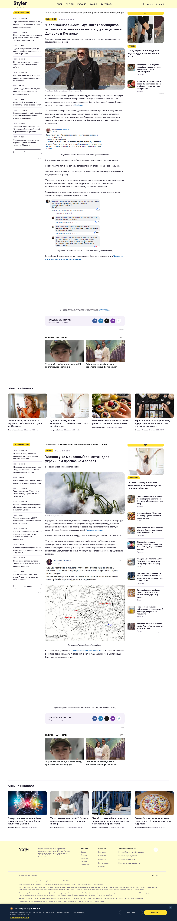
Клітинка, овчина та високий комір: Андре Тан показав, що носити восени (25, 577)
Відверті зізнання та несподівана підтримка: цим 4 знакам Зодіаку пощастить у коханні (27, 507)
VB (113, 321)
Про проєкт (102, 852)
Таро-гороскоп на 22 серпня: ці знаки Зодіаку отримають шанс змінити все (26, 494)
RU (153, 4)
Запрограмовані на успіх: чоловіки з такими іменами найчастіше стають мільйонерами (27, 115)
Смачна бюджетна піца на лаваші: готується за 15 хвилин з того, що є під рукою (27, 550)
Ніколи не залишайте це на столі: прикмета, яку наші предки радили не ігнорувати (27, 78)
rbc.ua (160, 4)
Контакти (102, 856)
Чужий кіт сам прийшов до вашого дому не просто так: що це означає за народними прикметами (27, 535)
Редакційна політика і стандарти (131, 852)
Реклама (101, 867)
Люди (59, 4)
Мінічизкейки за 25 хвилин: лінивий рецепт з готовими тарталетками (110, 422)
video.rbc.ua (104, 310)
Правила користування (127, 856)
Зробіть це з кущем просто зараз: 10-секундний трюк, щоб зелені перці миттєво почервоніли (27, 129)
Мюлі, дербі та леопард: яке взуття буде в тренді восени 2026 (27, 103)
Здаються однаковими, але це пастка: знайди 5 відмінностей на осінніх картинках (27, 51)
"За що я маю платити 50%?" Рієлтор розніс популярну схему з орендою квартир (27, 520)
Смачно (93, 4)
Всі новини (28, 152)
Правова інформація (126, 859)
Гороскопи (106, 4)
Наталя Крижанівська (15, 430)
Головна (48, 13)
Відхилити (131, 913)
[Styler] (20, 4)
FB (95, 321)
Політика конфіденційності (129, 863)
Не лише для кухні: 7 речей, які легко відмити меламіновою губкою (26, 64)
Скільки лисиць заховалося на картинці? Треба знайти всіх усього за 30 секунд (26, 142)
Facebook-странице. (94, 530)
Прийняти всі (156, 913)
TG (101, 321)
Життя (54, 444)
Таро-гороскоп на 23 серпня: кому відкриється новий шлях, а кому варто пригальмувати (27, 24)
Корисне (81, 4)
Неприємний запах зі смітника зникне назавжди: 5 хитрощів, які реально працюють (27, 563)
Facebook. (78, 105)
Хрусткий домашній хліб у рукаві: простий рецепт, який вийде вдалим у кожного (26, 91)
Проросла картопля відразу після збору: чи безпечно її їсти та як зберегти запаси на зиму (27, 469)
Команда (102, 859)
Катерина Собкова (56, 430)
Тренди (70, 4)
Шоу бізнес (56, 13)
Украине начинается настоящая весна (87, 650)
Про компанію (103, 863)
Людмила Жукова (14, 827)
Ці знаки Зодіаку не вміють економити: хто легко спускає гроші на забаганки (69, 423)
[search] (143, 4)
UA (148, 4)
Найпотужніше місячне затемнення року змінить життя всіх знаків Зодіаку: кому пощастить (27, 38)
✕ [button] (170, 907)
